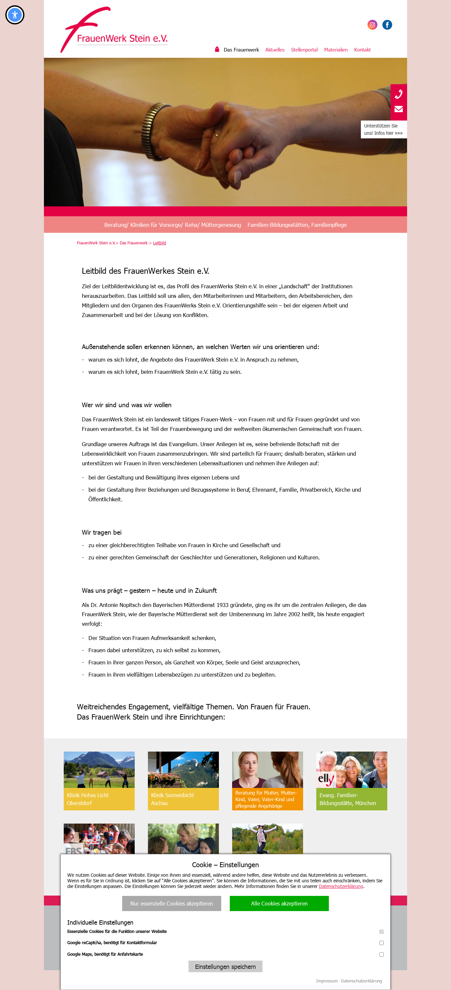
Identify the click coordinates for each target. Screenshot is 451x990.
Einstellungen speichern (225, 966)
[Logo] (118, 30)
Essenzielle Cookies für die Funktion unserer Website (117, 931)
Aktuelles (275, 49)
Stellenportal (304, 49)
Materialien (336, 49)
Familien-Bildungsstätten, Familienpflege (297, 224)
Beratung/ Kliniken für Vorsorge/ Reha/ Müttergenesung (172, 224)
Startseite (217, 49)
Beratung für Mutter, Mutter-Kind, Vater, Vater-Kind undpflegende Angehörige (266, 799)
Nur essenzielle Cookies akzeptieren (171, 903)
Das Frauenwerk (241, 49)
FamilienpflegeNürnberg (168, 871)
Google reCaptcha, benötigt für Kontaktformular (112, 942)
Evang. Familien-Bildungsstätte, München (348, 799)
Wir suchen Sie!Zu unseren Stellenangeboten (266, 871)
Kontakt (362, 49)
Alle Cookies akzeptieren (279, 903)
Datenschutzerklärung (341, 886)
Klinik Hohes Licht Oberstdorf (87, 799)
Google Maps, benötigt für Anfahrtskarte (105, 954)
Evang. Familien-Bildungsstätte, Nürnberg (96, 871)
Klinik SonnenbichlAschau (172, 799)
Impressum (327, 980)
